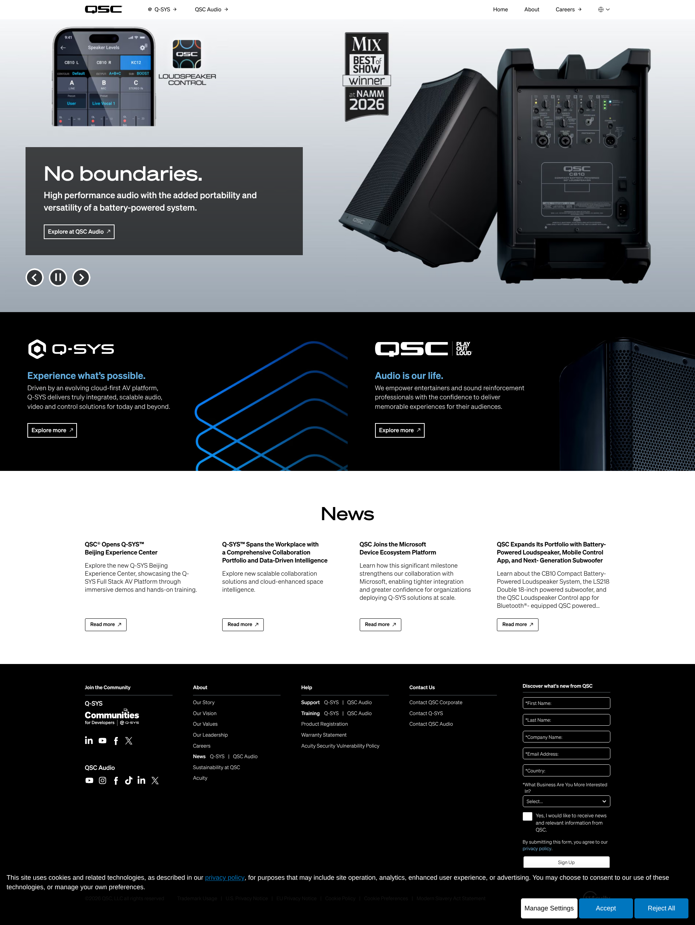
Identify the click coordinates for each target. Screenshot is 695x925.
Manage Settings (549, 908)
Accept (606, 908)
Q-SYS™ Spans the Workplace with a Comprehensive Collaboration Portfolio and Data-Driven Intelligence (275, 552)
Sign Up (566, 862)
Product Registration (324, 724)
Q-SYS (94, 703)
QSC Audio (100, 767)
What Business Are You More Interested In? (565, 788)
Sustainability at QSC (216, 767)
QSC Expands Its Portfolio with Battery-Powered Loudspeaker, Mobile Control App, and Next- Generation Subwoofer (551, 552)
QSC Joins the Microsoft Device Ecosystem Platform (398, 548)
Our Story (204, 702)
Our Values (205, 724)
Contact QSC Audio (431, 724)
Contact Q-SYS (426, 713)
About (200, 687)
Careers (202, 745)
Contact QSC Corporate (435, 702)
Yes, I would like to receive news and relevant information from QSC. (571, 822)
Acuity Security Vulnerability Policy (340, 745)
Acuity (200, 778)
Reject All (661, 908)
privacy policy (537, 848)
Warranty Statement (324, 735)
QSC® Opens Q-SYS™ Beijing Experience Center (121, 548)
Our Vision (205, 713)
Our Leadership (210, 735)
